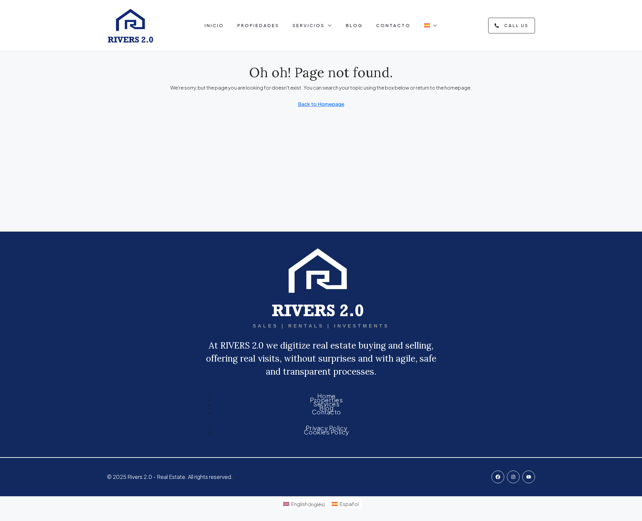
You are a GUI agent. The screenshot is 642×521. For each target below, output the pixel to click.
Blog (354, 25)
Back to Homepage (321, 104)
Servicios (309, 25)
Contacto (393, 25)
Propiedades (258, 25)
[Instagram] (513, 477)
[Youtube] (528, 477)
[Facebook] (498, 477)
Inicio (214, 25)
